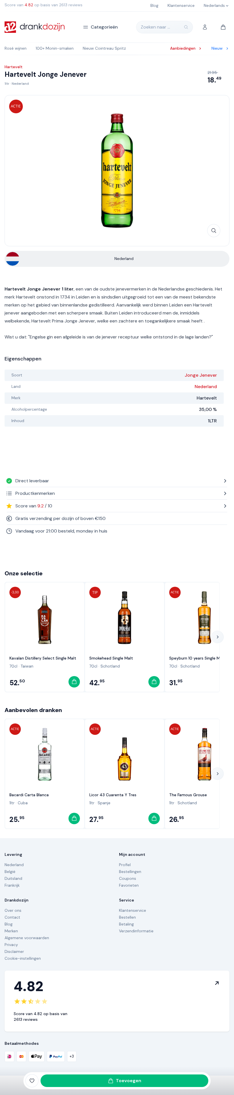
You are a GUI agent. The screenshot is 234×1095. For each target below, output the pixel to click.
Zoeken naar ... (155, 27)
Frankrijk (12, 885)
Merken (11, 930)
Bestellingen (130, 871)
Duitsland (13, 878)
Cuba (23, 802)
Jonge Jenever (201, 375)
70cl (13, 666)
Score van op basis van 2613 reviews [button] (43, 4)
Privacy (11, 944)
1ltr (7, 83)
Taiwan (27, 666)
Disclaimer (14, 951)
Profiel (125, 864)
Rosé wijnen (16, 48)
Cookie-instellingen (23, 958)
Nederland (20, 83)
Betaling (126, 924)
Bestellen (127, 917)
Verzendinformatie (136, 930)
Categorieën (104, 27)
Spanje (104, 802)
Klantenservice (132, 910)
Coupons (127, 878)
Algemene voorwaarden (27, 937)
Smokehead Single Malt (111, 658)
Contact (12, 917)
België (10, 871)
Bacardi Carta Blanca (29, 794)
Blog (9, 924)
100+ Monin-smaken (55, 48)
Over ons (13, 910)
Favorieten (129, 885)
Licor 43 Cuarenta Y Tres (112, 794)
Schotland (110, 666)
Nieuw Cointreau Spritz (104, 48)
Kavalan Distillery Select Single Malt (42, 658)
